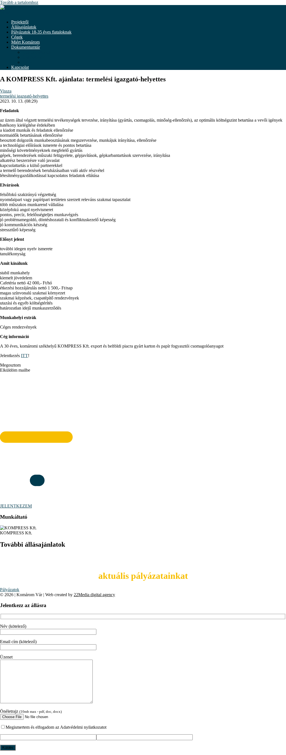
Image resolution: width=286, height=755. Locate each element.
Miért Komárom (25, 42)
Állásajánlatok (23, 27)
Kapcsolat (20, 67)
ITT (24, 355)
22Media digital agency (94, 594)
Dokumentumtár (25, 47)
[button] (143, 365)
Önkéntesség (33, 57)
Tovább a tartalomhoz (19, 2)
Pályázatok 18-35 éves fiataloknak (41, 32)
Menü (5, 12)
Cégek (17, 37)
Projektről (19, 22)
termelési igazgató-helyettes (24, 96)
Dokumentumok (36, 52)
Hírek (27, 62)
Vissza (5, 91)
